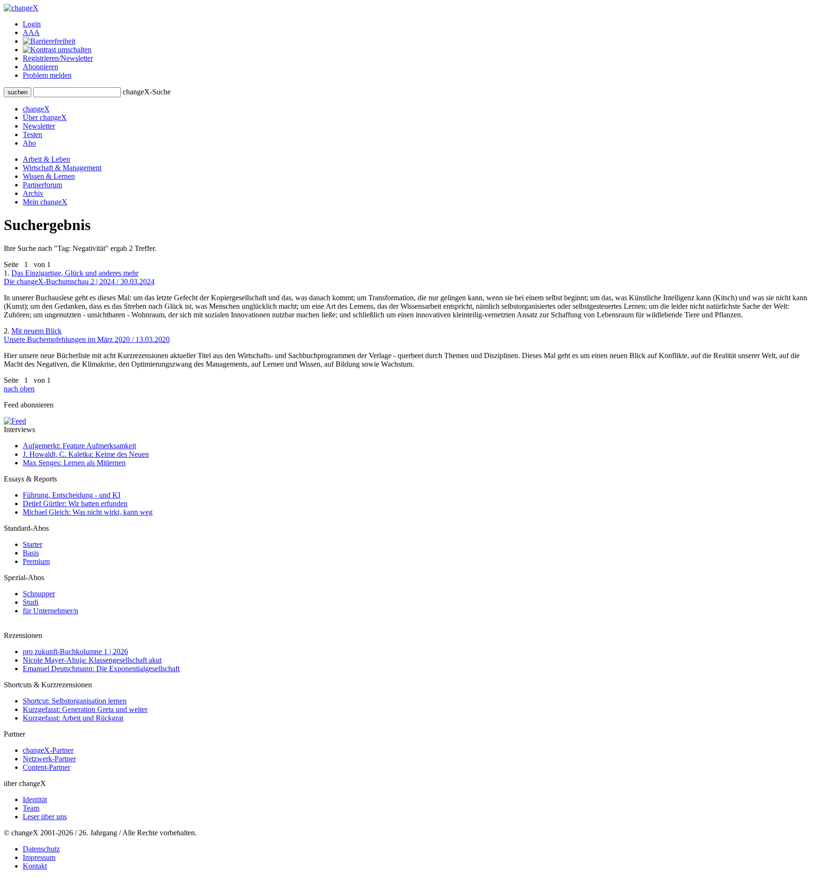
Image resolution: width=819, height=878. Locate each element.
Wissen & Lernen (49, 176)
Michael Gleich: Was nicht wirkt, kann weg (88, 512)
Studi (30, 602)
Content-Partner (46, 767)
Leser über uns (45, 817)
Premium (36, 561)
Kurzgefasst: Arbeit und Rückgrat (73, 718)
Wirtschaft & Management (62, 168)
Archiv (33, 193)
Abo (29, 143)
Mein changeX (45, 202)
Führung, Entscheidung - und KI (71, 495)
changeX (36, 109)
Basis (31, 553)
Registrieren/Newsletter (58, 58)
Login (32, 24)
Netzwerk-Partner (49, 759)
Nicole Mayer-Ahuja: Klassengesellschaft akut (92, 660)
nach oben (19, 389)
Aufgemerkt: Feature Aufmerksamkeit (79, 446)
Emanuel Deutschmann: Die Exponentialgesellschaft (101, 669)
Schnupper (39, 594)
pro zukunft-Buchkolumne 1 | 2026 (75, 651)
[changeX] (21, 8)
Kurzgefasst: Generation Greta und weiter (85, 709)
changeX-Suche (147, 92)
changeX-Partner (48, 750)
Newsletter (39, 126)
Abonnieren (40, 67)
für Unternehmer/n (50, 611)
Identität (35, 799)
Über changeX (45, 117)
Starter (32, 544)
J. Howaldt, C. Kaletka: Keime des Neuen (86, 454)
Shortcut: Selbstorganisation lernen (75, 701)
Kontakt (35, 866)
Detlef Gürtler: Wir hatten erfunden (75, 503)
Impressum (39, 857)
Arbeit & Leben (46, 159)
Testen (32, 134)
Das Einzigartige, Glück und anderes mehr (79, 277)
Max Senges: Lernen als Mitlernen (74, 463)
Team (31, 808)
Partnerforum (42, 185)
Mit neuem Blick (87, 335)
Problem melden (47, 75)
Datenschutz (41, 849)
